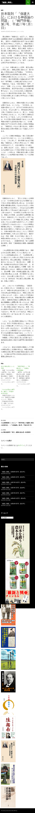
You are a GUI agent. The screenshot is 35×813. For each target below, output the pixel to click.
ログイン (21, 445)
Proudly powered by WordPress (9, 810)
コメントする (20, 31)
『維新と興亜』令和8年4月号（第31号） (13, 472)
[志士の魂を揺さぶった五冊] (9, 375)
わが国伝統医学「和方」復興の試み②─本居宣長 (16, 431)
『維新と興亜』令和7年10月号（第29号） (14, 482)
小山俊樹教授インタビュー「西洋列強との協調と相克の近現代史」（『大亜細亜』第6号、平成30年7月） (17, 423)
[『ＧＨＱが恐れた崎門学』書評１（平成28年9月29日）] (9, 399)
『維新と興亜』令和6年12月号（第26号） (14, 498)
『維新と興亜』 (7, 2)
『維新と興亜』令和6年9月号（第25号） (13, 503)
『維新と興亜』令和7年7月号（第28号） (13, 487)
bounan (13, 31)
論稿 (2, 10)
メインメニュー (32, 2)
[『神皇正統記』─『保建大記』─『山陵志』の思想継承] (24, 376)
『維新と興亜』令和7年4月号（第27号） (13, 493)
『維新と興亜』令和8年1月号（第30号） (13, 477)
